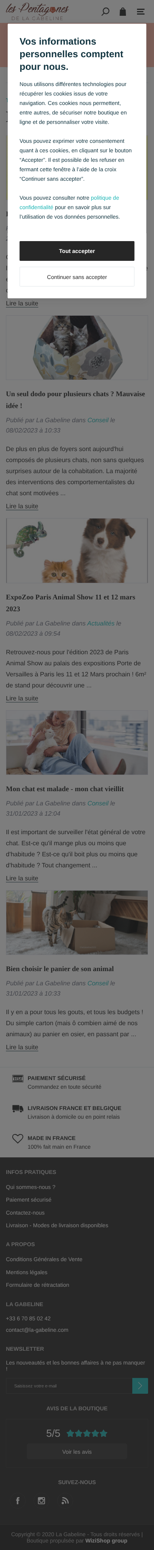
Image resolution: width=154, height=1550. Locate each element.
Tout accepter (77, 251)
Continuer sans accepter (77, 277)
